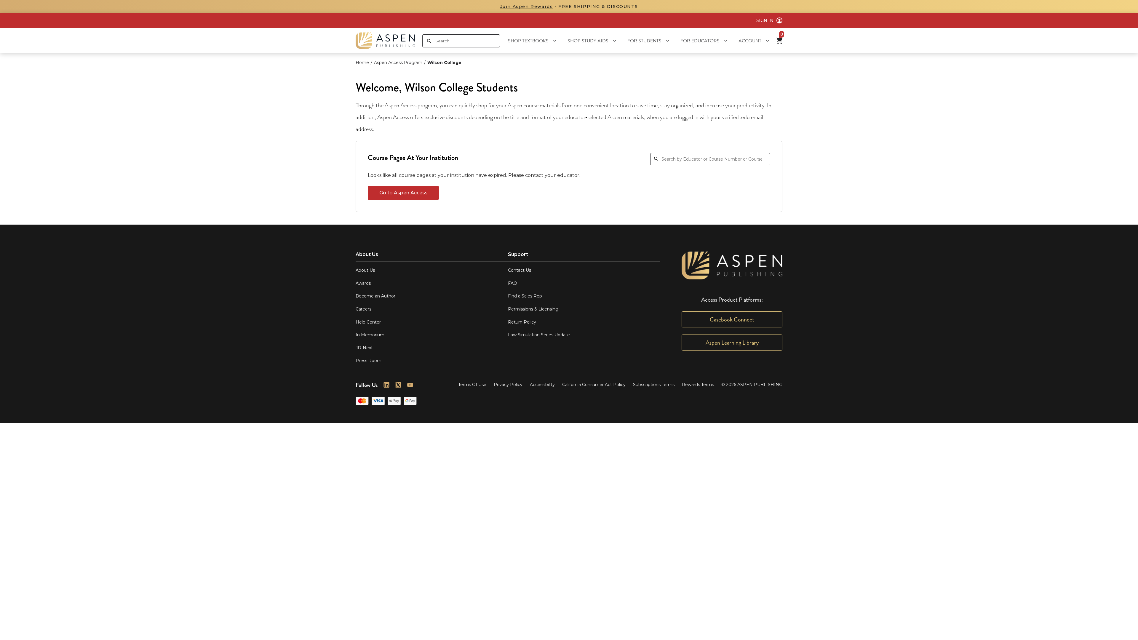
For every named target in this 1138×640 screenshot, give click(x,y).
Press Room (368, 360)
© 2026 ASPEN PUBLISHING (751, 384)
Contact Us (519, 270)
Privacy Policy (508, 384)
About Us (365, 270)
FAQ (512, 283)
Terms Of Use (472, 384)
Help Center (368, 322)
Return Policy (522, 322)
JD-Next (364, 348)
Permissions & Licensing (533, 309)
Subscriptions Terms (654, 384)
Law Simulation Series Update (539, 334)
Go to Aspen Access (403, 193)
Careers (363, 309)
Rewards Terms (698, 384)
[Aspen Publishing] (385, 40)
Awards (363, 283)
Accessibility (542, 384)
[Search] (429, 41)
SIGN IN (764, 20)
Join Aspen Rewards (526, 6)
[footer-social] (386, 385)
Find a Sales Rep (525, 296)
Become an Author (375, 296)
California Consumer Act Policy (594, 384)
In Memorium (370, 334)
